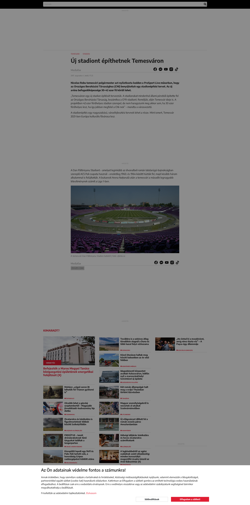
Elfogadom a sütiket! (190, 499)
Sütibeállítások (152, 499)
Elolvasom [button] (91, 493)
